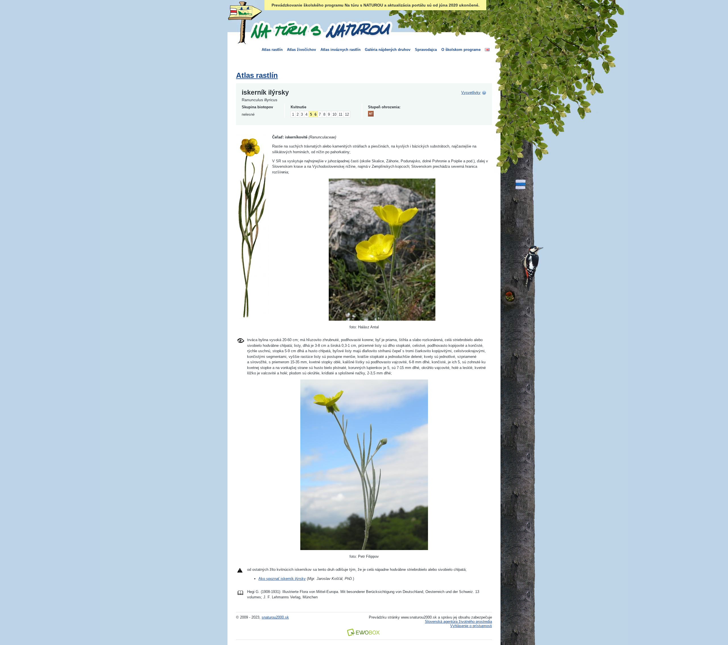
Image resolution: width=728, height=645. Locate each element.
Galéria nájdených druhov (387, 49)
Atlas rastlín (272, 49)
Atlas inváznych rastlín (340, 49)
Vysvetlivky (471, 92)
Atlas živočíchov (301, 49)
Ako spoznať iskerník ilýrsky (282, 578)
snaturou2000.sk (275, 617)
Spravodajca (426, 49)
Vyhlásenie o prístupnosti (471, 626)
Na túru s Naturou (319, 29)
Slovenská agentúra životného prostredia (458, 621)
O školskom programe (461, 49)
